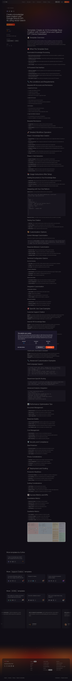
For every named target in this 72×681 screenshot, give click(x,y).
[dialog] (36, 340)
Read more (23, 338)
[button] (21, 347)
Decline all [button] (40, 347)
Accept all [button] (50, 347)
